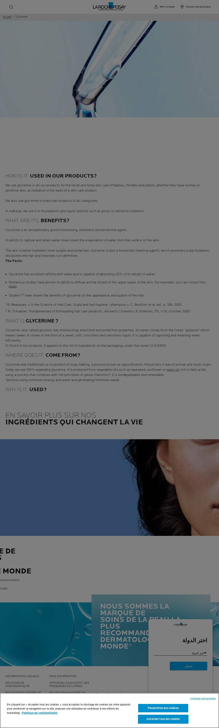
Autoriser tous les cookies (163, 719)
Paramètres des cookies (163, 708)
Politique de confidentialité (39, 713)
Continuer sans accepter (203, 698)
